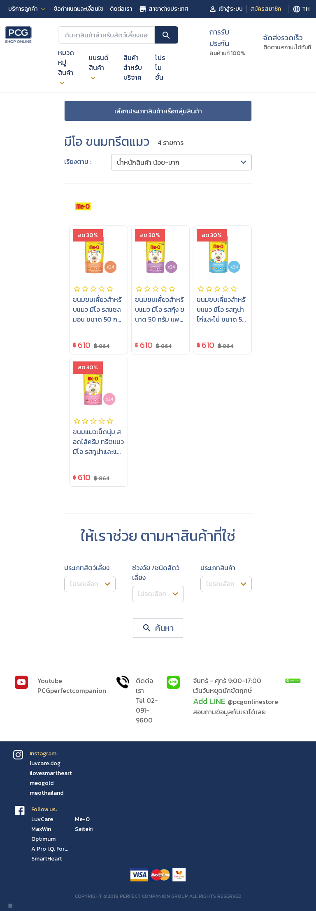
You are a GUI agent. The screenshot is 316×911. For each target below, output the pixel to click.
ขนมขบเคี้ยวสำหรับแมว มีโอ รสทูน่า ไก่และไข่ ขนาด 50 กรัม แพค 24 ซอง (221, 314)
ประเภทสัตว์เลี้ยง (86, 568)
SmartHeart (46, 858)
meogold (41, 783)
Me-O (82, 819)
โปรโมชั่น (160, 67)
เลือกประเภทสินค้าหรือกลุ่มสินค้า (158, 111)
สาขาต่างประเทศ (168, 9)
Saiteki (84, 829)
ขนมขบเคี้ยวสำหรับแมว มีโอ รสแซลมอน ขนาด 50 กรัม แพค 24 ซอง (97, 314)
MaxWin (41, 829)
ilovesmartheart (51, 773)
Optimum (43, 839)
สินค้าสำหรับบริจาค (132, 67)
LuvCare (42, 819)
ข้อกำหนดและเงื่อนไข (78, 9)
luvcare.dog (45, 763)
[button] (181, 162)
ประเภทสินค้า (217, 568)
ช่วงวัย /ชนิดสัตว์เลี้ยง (155, 572)
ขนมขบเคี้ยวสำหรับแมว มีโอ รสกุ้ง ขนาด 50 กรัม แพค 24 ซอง (159, 314)
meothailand (46, 793)
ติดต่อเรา (121, 9)
